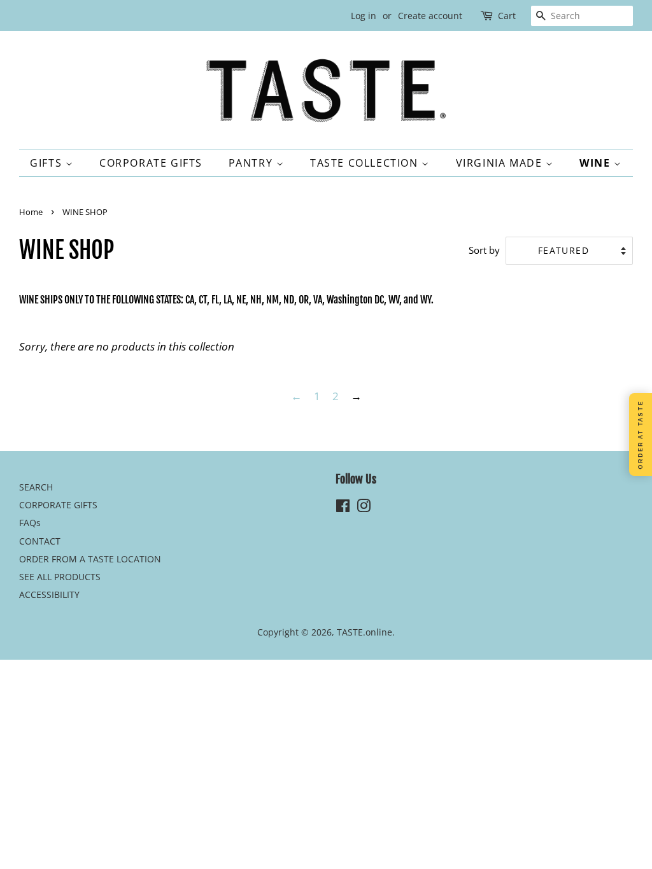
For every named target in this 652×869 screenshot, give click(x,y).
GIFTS (48, 163)
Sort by (484, 250)
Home (31, 212)
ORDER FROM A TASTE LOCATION (90, 559)
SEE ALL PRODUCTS (60, 577)
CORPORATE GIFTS (150, 163)
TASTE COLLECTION (366, 163)
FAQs (30, 523)
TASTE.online (364, 632)
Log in (363, 16)
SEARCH (36, 487)
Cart (507, 16)
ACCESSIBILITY (49, 594)
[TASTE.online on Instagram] (364, 508)
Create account (430, 16)
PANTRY (252, 163)
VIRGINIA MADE (501, 163)
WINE (596, 163)
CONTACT (39, 541)
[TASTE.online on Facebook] (343, 508)
